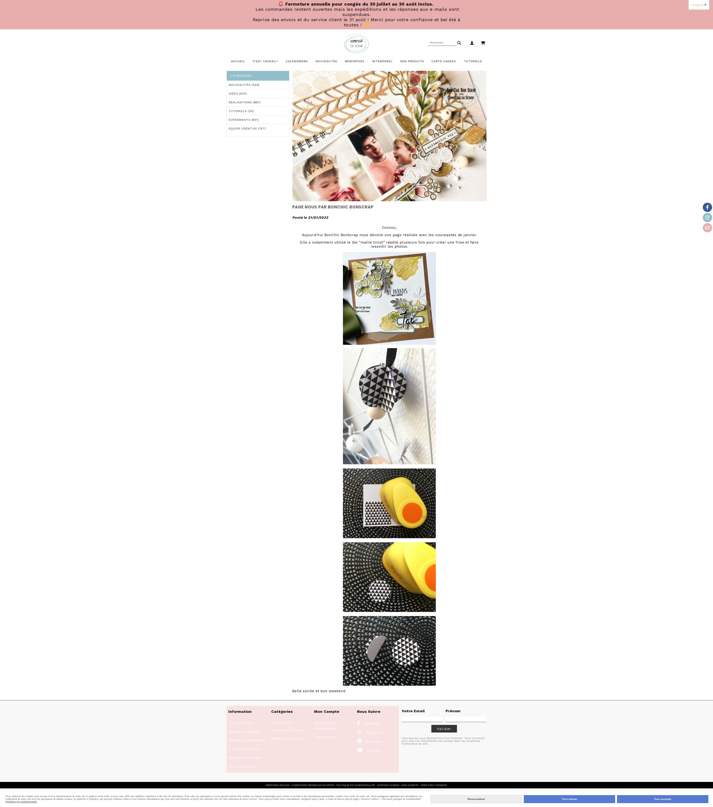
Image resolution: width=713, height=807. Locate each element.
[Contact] (707, 227)
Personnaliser (476, 799)
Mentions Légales (243, 732)
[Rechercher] (459, 42)
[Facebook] (707, 207)
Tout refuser (569, 799)
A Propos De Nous (244, 749)
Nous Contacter (242, 766)
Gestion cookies (388, 785)
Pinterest (369, 741)
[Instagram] (707, 217)
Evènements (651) (244, 119)
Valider (444, 729)
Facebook (368, 723)
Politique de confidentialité (355, 785)
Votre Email (413, 711)
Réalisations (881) (245, 102)
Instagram (370, 732)
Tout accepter (662, 799)
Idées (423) (238, 93)
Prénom (453, 711)
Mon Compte (409, 785)
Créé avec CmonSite (434, 785)
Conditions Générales (247, 740)
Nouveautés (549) (244, 85)
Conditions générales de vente (313, 785)
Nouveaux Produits (287, 730)
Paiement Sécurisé (244, 758)
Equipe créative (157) (247, 128)
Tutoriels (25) (241, 111)
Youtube (369, 750)
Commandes (325, 737)
